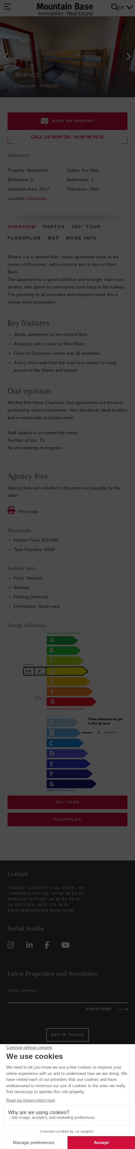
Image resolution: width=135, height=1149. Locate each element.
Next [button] (128, 57)
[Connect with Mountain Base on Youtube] (67, 945)
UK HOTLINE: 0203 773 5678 (38, 905)
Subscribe (99, 1009)
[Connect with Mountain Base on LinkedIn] (31, 945)
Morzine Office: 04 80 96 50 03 (44, 899)
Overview (22, 226)
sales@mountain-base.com (40, 910)
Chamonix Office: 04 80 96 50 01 (46, 893)
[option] (67, 56)
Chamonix (37, 198)
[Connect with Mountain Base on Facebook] (48, 945)
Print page (28, 511)
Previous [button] (6, 57)
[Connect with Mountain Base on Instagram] (12, 945)
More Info (81, 237)
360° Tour (86, 226)
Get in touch (67, 1035)
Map (53, 237)
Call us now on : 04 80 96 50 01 (67, 136)
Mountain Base (65, 9)
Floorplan (24, 237)
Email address (22, 990)
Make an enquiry (73, 121)
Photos (54, 226)
